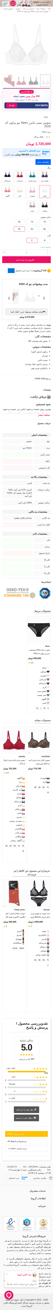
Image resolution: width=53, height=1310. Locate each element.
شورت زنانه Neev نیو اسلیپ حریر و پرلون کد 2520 (39, 652)
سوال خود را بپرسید (24, 1118)
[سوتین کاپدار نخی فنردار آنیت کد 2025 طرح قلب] (39, 740)
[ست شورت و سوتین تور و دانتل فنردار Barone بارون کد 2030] (39, 893)
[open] (26, 390)
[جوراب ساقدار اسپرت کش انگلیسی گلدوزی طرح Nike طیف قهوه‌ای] (14, 893)
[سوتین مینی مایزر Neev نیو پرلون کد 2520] (26, 70)
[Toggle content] (11, 270)
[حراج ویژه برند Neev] (26, 3)
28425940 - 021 (30, 1167)
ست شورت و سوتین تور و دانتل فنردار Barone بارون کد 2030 (39, 915)
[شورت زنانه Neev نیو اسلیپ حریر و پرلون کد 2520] (39, 629)
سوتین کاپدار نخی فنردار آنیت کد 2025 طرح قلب (39, 762)
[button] (26, 105)
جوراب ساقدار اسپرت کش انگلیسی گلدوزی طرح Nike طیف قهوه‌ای (15, 915)
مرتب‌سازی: (21, 1148)
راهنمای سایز (43, 162)
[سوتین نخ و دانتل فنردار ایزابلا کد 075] (14, 740)
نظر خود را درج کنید (25, 1109)
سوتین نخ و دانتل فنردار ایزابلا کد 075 (14, 762)
